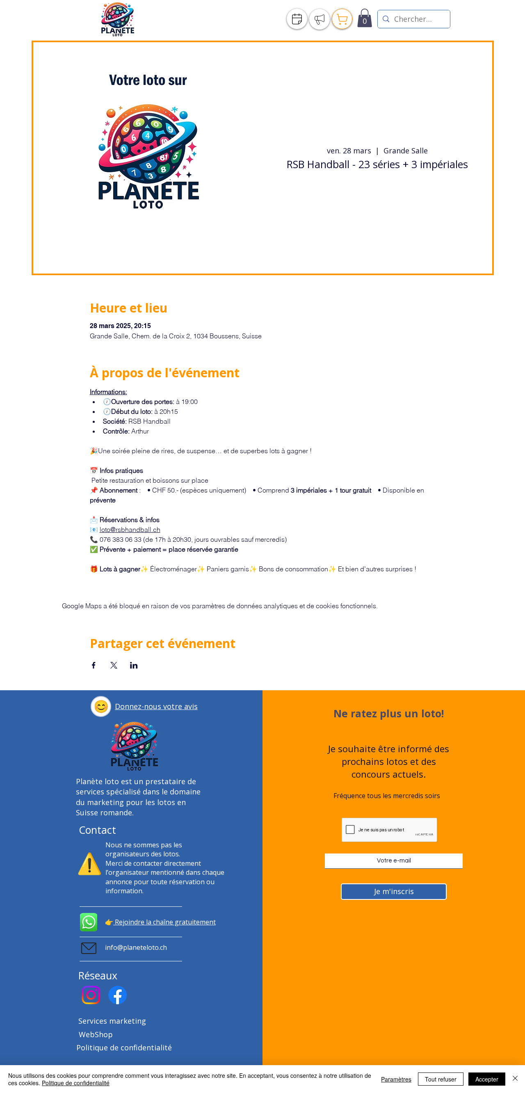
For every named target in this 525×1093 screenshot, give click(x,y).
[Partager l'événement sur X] (114, 665)
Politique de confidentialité (124, 1047)
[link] (364, 18)
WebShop (96, 1034)
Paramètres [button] (396, 1079)
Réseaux (97, 975)
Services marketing (112, 1021)
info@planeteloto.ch (136, 947)
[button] (101, 706)
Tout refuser (441, 1079)
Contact (97, 830)
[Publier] (319, 19)
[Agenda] (297, 19)
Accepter (486, 1079)
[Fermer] (515, 1079)
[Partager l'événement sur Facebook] (94, 665)
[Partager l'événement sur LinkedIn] (134, 665)
